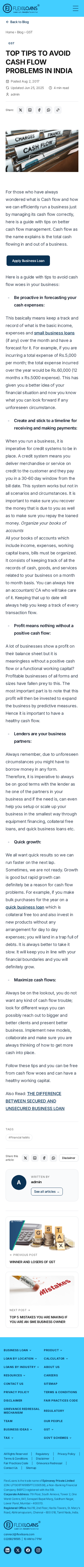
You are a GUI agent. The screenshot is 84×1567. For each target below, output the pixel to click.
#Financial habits (19, 1137)
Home (10, 32)
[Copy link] (58, 110)
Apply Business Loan (28, 261)
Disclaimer (68, 1158)
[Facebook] (28, 1550)
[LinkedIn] (7, 1550)
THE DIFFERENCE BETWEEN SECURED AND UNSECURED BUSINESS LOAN (35, 1101)
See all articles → (47, 1191)
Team (8, 1421)
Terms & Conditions (60, 1392)
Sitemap (50, 1383)
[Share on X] (20, 110)
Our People (53, 1421)
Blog (20, 32)
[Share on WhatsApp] (48, 110)
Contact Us (14, 1383)
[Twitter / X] (17, 1550)
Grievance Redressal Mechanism (22, 1410)
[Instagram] (38, 1550)
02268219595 (12, 1539)
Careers (51, 1375)
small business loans (54, 332)
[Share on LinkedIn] (30, 110)
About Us (52, 1367)
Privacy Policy (16, 1392)
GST (29, 32)
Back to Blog (19, 22)
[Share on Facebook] (39, 110)
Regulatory (54, 1410)
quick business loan (25, 907)
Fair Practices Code (61, 1400)
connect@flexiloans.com (19, 1534)
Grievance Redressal (49, 1463)
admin (15, 94)
